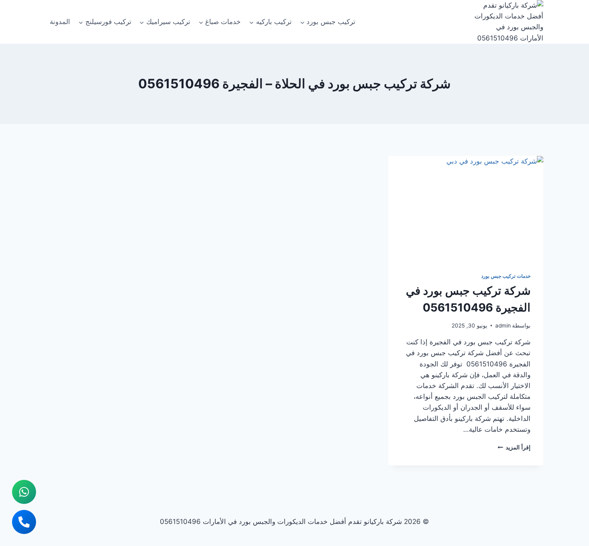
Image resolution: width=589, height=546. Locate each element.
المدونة (60, 22)
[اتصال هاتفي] (24, 522)
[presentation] (465, 207)
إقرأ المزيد (514, 447)
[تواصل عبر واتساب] (24, 492)
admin (503, 325)
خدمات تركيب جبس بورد (506, 276)
